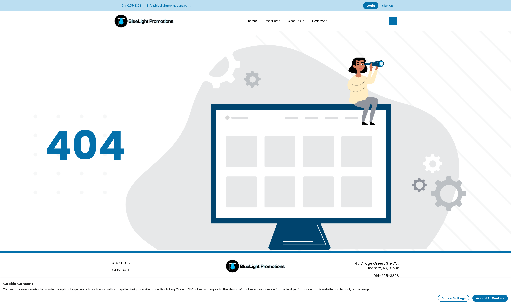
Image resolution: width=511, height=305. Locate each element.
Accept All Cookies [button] (490, 298)
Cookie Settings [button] (453, 298)
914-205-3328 (131, 6)
